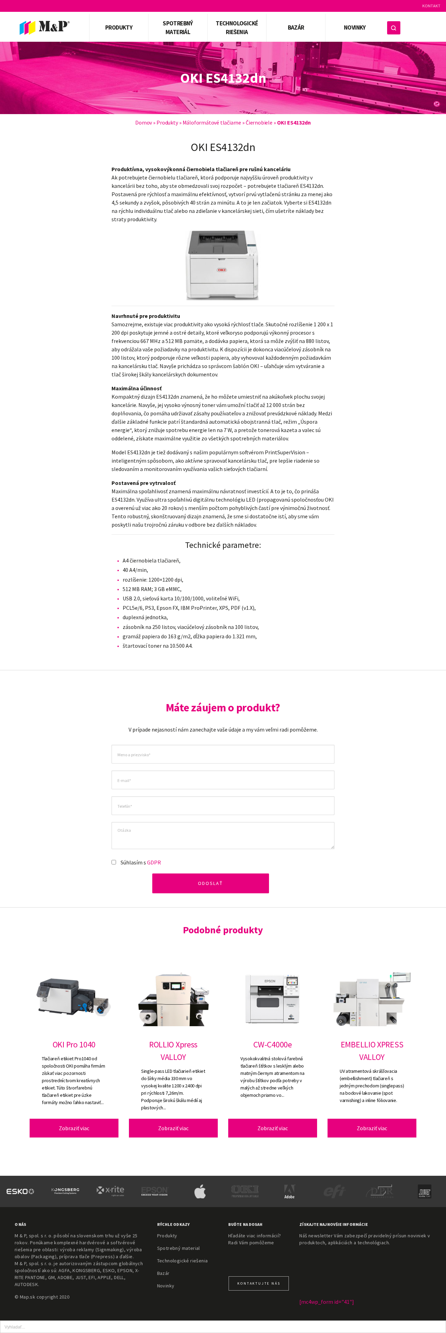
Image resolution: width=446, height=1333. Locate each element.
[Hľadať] (393, 27)
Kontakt (431, 5)
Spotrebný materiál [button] (178, 27)
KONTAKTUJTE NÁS (258, 1283)
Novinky (355, 27)
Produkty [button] (118, 27)
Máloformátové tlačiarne (212, 122)
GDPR (154, 862)
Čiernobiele (259, 122)
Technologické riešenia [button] (237, 27)
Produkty (167, 122)
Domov (143, 122)
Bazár (296, 27)
